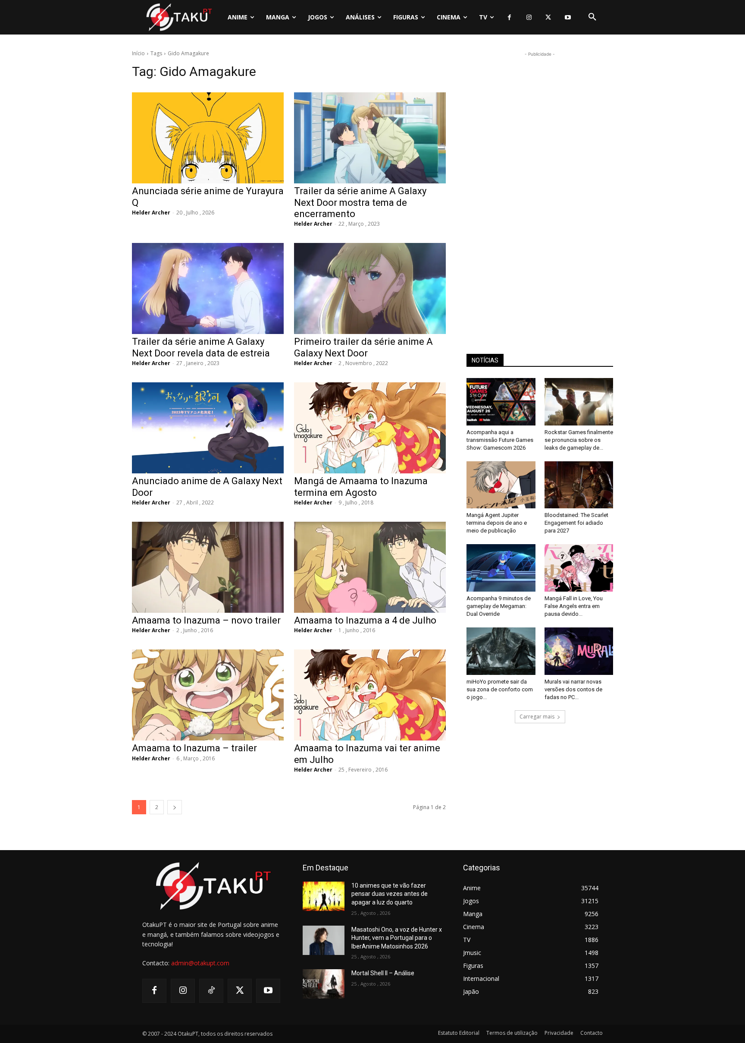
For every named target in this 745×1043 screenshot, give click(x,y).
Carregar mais (537, 716)
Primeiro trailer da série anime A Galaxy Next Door (363, 347)
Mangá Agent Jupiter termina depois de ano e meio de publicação (496, 523)
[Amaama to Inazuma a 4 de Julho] (370, 567)
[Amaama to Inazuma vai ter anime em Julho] (370, 694)
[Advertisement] (539, 188)
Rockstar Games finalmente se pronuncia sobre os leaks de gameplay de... (579, 440)
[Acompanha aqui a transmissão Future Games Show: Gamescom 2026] (500, 401)
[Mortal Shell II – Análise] (323, 984)
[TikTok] (211, 991)
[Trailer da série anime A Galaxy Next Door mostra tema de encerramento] (370, 137)
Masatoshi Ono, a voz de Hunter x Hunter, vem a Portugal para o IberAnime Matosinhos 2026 (396, 938)
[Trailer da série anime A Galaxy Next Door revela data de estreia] (208, 288)
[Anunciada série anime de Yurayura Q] (208, 137)
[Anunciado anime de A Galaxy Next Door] (208, 427)
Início (138, 53)
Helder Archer (151, 212)
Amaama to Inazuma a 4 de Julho (365, 620)
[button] (592, 17)
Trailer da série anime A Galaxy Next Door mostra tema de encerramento (360, 202)
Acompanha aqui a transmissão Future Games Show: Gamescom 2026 (499, 440)
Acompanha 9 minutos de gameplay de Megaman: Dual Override (498, 606)
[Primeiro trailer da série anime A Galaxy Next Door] (370, 288)
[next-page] (174, 807)
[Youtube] (567, 17)
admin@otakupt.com (200, 963)
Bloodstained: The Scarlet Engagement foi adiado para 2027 (576, 523)
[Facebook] (509, 17)
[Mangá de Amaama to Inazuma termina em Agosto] (370, 427)
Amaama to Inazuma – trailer (194, 748)
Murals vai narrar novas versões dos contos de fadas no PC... (573, 689)
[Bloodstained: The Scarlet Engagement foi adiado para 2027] (579, 485)
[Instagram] (528, 17)
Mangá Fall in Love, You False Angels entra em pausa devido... (574, 606)
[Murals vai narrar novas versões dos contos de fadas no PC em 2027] (579, 651)
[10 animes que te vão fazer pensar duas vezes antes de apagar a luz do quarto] (323, 896)
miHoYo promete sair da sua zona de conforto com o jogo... (499, 689)
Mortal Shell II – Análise (382, 973)
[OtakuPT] (178, 17)
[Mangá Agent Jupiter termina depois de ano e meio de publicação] (500, 485)
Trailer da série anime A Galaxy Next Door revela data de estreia (201, 347)
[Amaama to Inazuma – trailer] (208, 694)
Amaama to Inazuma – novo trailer (206, 620)
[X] (548, 17)
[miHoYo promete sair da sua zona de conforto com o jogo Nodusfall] (500, 651)
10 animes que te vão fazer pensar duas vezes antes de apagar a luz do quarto (389, 894)
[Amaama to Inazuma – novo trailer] (208, 567)
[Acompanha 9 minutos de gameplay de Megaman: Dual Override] (500, 568)
